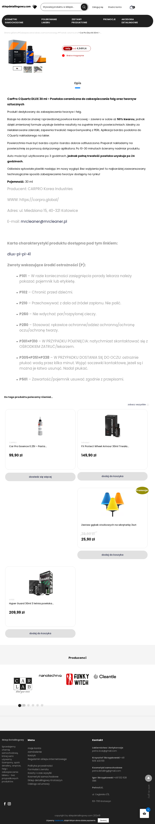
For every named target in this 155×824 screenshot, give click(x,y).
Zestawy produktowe (79, 21)
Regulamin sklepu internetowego (47, 759)
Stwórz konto (115, 7)
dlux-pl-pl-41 (19, 254)
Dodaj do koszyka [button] (112, 476)
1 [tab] (22, 705)
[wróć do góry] (148, 778)
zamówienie (35, 752)
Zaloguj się (97, 7)
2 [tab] (24, 705)
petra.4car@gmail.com (104, 750)
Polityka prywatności (40, 765)
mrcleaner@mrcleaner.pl (44, 221)
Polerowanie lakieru (49, 21)
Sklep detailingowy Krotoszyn (45, 780)
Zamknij (103, 820)
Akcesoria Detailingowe (130, 21)
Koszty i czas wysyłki (40, 773)
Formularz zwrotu (38, 769)
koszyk (32, 755)
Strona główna (11, 32)
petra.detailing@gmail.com (106, 770)
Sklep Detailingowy (13, 739)
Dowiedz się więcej (40, 477)
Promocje (109, 19)
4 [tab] (33, 705)
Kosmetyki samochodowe (43, 776)
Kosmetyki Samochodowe (14, 21)
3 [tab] (28, 705)
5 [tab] (37, 705)
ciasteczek (59, 820)
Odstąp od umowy (39, 784)
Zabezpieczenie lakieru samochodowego (39, 32)
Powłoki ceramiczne (69, 32)
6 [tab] (42, 705)
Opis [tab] (77, 83)
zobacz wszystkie (137, 404)
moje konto (34, 748)
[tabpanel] (22, 685)
